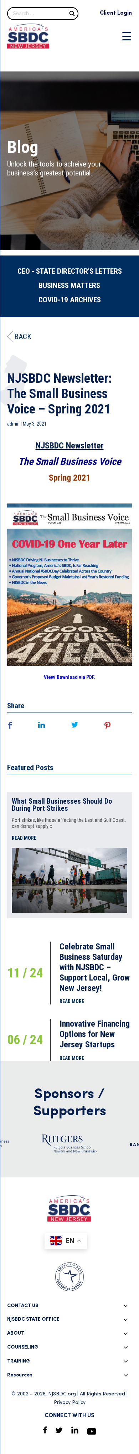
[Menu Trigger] (127, 36)
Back (22, 336)
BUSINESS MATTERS (69, 285)
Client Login (116, 13)
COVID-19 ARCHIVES (69, 300)
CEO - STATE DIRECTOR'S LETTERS (69, 271)
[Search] (72, 13)
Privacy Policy (70, 1402)
